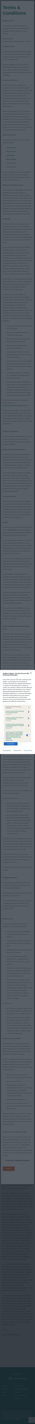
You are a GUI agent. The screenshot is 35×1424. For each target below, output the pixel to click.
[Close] (31, 673)
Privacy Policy (28, 750)
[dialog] (17, 712)
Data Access (17, 750)
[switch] (27, 712)
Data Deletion (7, 750)
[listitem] (17, 707)
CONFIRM (10, 744)
